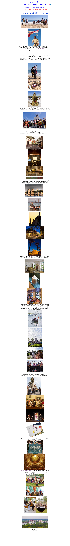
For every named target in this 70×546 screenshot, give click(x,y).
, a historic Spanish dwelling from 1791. (41, 256)
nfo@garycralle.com (27, 7)
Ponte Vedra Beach (38, 48)
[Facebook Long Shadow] (50, 4)
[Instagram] (49, 4)
